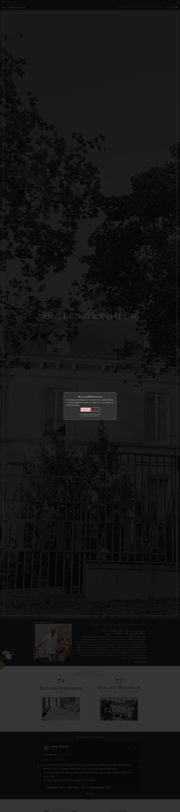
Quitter (95, 409)
